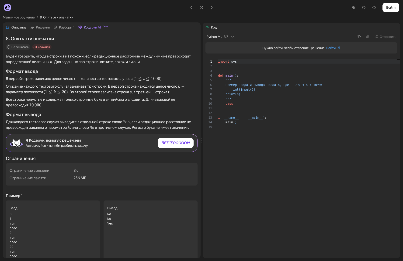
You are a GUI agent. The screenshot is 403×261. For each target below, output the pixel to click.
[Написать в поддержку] (363, 7)
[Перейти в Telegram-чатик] (353, 7)
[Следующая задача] (211, 7)
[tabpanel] (101, 145)
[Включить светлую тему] (374, 7)
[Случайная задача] (201, 7)
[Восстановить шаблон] (359, 36)
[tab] (16, 27)
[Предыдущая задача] (191, 7)
